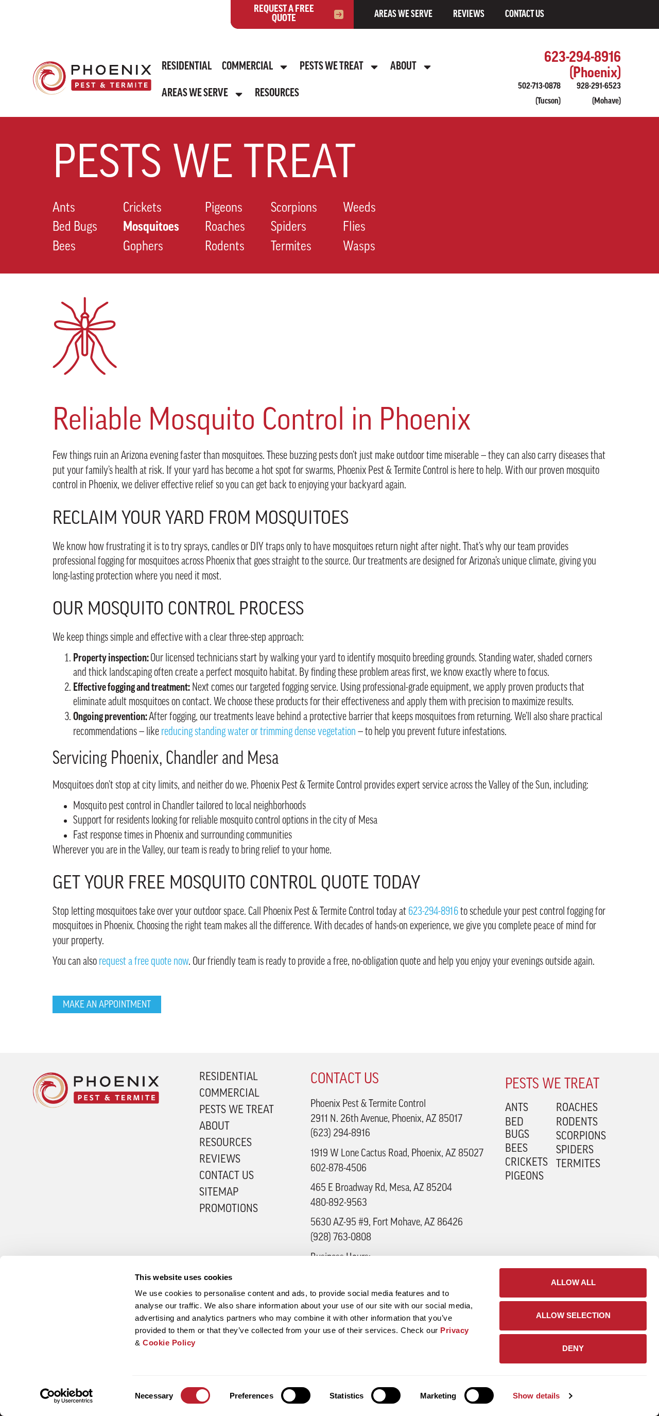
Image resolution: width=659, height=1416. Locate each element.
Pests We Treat (331, 67)
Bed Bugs (75, 227)
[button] (107, 1004)
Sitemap (218, 1193)
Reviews (468, 15)
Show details (536, 1395)
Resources (277, 93)
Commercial (247, 67)
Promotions (228, 1209)
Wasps (359, 247)
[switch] (295, 1395)
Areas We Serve (403, 15)
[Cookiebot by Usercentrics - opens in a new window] (67, 1396)
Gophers (143, 247)
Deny (573, 1348)
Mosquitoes (151, 227)
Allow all (573, 1282)
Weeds (359, 208)
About (403, 67)
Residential (187, 67)
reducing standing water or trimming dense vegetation (258, 732)
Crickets (142, 208)
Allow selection (573, 1315)
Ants (64, 208)
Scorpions (294, 208)
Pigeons (223, 208)
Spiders (288, 227)
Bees (64, 247)
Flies (354, 227)
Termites (291, 247)
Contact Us (524, 15)
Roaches (225, 227)
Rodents (225, 247)
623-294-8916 (433, 912)
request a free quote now (143, 962)
